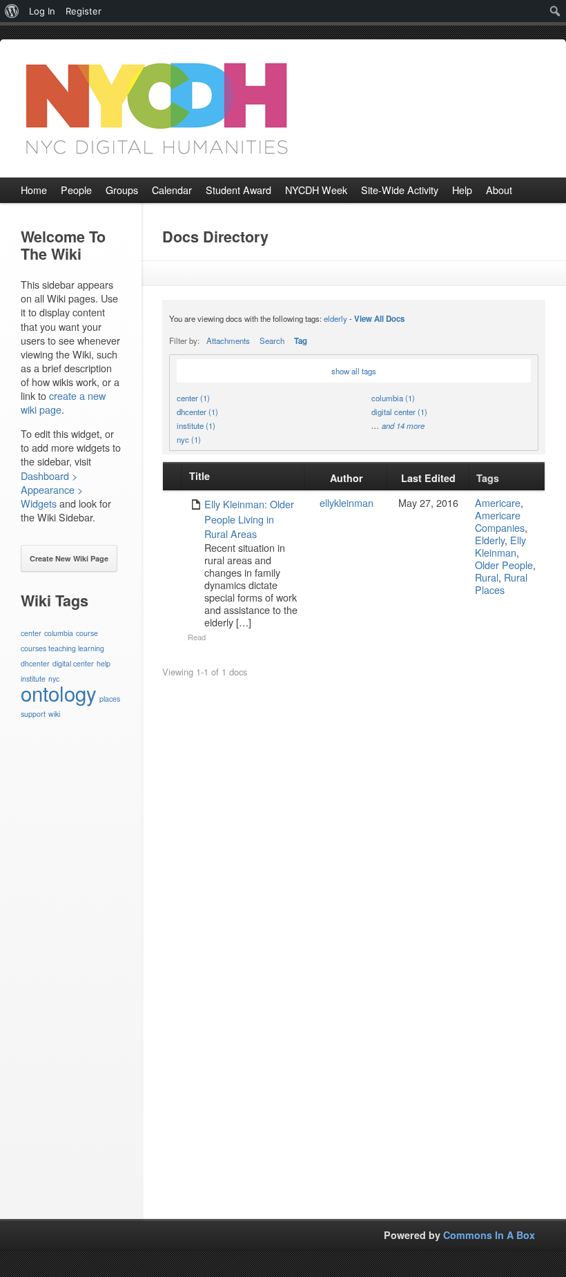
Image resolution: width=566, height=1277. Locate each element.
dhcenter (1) (197, 411)
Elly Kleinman (500, 545)
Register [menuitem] (83, 11)
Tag (300, 341)
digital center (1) (399, 411)
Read (197, 636)
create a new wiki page (63, 402)
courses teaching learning (62, 648)
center (31, 633)
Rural (486, 577)
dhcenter (35, 663)
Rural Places (501, 583)
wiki (54, 714)
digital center (73, 663)
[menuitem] (12, 11)
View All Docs (379, 319)
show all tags (353, 370)
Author (346, 478)
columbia (58, 633)
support (33, 714)
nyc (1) (189, 439)
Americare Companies (500, 521)
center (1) (193, 397)
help (103, 663)
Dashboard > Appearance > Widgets (52, 489)
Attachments (228, 340)
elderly (335, 318)
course (87, 633)
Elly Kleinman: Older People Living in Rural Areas (249, 519)
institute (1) (196, 425)
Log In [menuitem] (42, 11)
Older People (504, 564)
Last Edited (428, 478)
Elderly (490, 539)
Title (199, 476)
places (109, 698)
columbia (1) (393, 397)
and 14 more (403, 425)
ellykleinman (346, 502)
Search (272, 340)
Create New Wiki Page (69, 558)
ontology (59, 692)
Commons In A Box (489, 1235)
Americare (497, 502)
